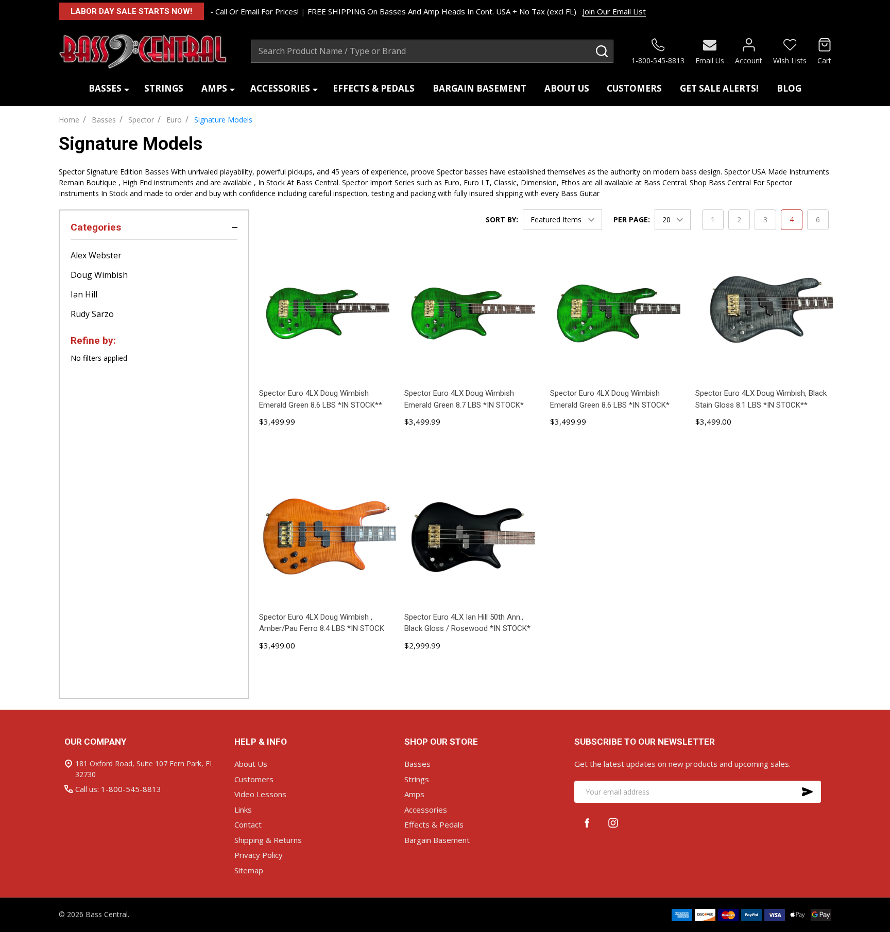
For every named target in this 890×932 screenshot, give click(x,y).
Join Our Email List (614, 11)
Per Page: (631, 219)
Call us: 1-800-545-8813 (118, 789)
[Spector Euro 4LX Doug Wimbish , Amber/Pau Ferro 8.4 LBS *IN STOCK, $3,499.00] (327, 536)
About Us (566, 88)
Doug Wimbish (99, 274)
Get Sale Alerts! (719, 88)
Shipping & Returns (268, 840)
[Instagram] (613, 823)
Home (69, 120)
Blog (789, 88)
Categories (96, 227)
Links (243, 809)
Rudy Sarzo (92, 314)
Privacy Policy (258, 855)
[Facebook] (587, 823)
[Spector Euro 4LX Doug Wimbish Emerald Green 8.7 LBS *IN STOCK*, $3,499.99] (472, 313)
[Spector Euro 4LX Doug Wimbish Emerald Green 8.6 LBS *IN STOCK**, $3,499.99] (327, 313)
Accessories (280, 88)
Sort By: (502, 219)
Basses (105, 88)
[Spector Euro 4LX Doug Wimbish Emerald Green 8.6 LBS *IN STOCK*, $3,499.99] (618, 313)
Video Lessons (260, 794)
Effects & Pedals (374, 88)
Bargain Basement (479, 88)
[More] (126, 89)
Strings (163, 88)
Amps (214, 88)
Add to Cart (327, 449)
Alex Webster (96, 255)
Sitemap (248, 870)
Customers (634, 88)
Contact (248, 824)
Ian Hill (84, 294)
